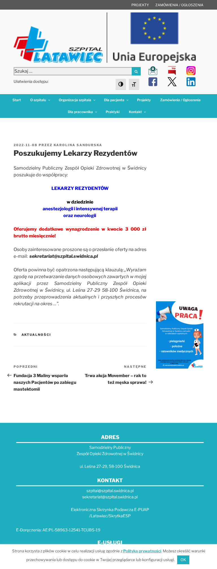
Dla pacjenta (114, 100)
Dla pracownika (80, 112)
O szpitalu (38, 100)
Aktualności (36, 335)
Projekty (140, 5)
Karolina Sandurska (78, 145)
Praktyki (113, 112)
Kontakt (135, 112)
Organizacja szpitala (75, 100)
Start (16, 100)
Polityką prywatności (142, 551)
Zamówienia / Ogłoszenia (179, 5)
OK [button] (183, 559)
